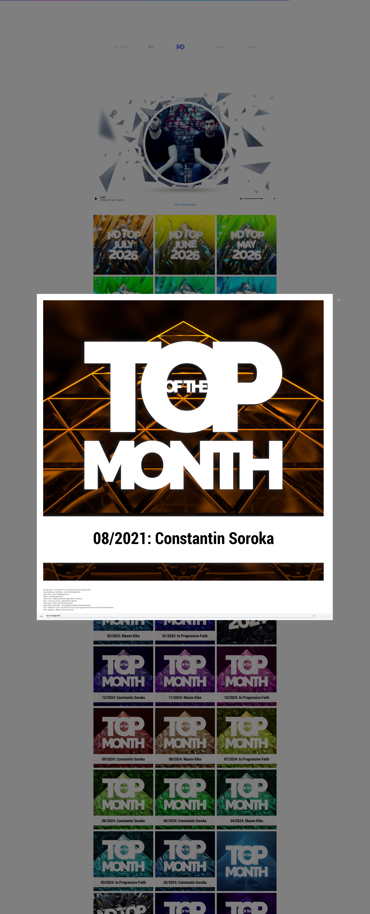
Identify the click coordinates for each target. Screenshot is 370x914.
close (338, 300)
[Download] (328, 616)
